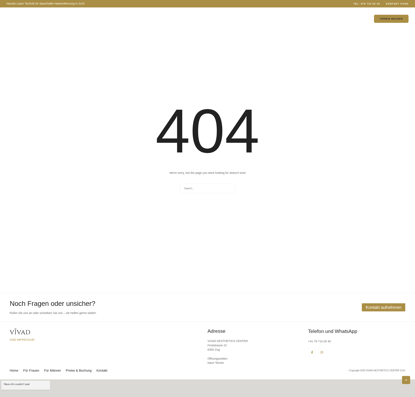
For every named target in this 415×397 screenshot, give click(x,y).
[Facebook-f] (312, 352)
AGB (13, 339)
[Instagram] (322, 352)
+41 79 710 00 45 (319, 341)
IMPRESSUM (25, 339)
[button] (365, 4)
